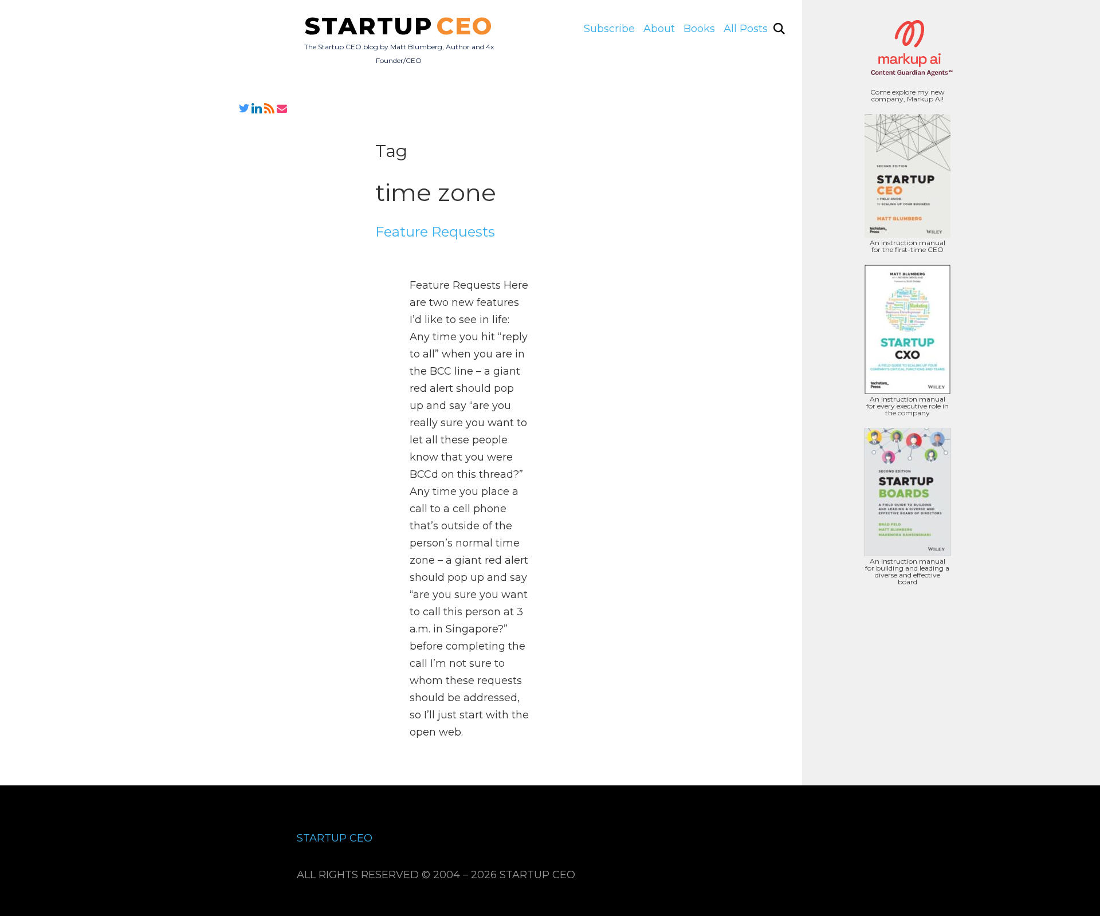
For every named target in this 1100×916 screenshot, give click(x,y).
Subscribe (609, 28)
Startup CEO (334, 838)
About (659, 28)
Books (699, 28)
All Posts (746, 28)
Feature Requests (435, 231)
